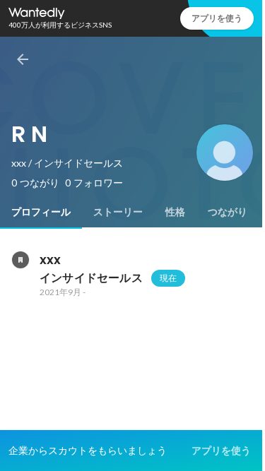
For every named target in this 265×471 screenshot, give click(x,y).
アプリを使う (217, 18)
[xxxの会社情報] (19, 260)
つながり (227, 212)
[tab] (41, 212)
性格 (175, 212)
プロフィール (41, 212)
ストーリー (118, 212)
